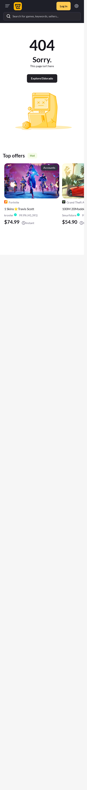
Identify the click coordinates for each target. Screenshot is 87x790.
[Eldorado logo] (17, 6)
